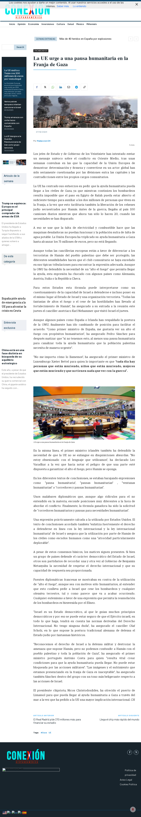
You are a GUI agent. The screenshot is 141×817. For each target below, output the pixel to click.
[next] (136, 39)
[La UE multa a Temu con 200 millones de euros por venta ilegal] (14, 62)
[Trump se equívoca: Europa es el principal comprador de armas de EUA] (14, 194)
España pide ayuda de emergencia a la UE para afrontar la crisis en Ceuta (14, 304)
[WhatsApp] (52, 87)
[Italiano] (20, 812)
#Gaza (44, 732)
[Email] (68, 87)
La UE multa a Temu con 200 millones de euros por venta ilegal (13, 74)
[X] (44, 87)
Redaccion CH (43, 141)
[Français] (9, 812)
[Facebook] (36, 87)
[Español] (24, 812)
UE (50, 732)
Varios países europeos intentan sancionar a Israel (12, 104)
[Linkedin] (60, 87)
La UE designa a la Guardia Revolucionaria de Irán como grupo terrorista (12, 142)
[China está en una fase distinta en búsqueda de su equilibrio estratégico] (14, 341)
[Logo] (35, 11)
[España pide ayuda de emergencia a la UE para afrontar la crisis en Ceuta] (14, 281)
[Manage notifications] (133, 809)
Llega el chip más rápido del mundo (119, 719)
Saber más (63, 6)
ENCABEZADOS (40, 50)
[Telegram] (76, 87)
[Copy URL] (84, 87)
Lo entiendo (79, 6)
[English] (5, 812)
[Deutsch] (15, 812)
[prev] (130, 39)
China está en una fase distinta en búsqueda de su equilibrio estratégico (13, 356)
